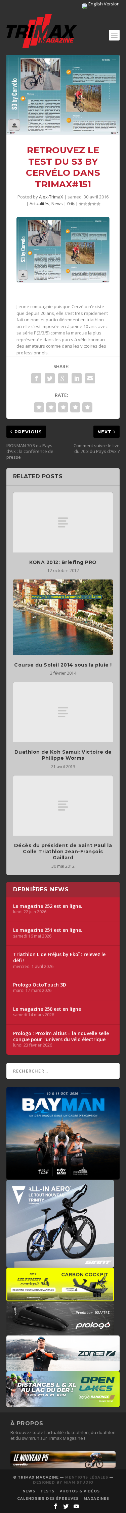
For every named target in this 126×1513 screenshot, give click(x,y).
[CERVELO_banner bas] (63, 1466)
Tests (47, 1491)
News (57, 203)
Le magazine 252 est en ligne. (47, 906)
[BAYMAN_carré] (63, 1176)
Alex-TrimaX (51, 197)
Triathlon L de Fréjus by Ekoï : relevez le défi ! (59, 957)
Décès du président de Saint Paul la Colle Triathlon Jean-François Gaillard (63, 851)
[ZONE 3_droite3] (63, 1368)
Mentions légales (86, 1477)
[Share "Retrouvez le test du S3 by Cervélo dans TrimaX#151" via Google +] (63, 378)
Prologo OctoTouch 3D (39, 985)
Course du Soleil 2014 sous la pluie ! (63, 665)
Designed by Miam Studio (63, 1482)
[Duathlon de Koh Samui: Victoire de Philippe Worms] (63, 712)
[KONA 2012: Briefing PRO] (63, 522)
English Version (103, 4)
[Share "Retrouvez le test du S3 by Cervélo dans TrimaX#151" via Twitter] (49, 378)
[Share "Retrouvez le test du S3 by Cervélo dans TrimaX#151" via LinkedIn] (76, 378)
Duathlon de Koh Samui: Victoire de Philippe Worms (63, 755)
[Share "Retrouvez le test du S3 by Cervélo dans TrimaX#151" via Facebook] (36, 378)
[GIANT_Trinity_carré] (60, 1264)
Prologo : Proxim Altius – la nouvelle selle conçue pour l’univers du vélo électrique (61, 1036)
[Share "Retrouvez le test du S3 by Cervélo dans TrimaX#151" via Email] (90, 378)
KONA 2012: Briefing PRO (63, 562)
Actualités (39, 203)
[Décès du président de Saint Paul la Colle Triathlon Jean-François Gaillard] (63, 806)
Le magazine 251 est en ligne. (47, 930)
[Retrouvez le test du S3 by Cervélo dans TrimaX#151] (63, 95)
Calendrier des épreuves (48, 1498)
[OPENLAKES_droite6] (63, 1404)
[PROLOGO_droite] (60, 1332)
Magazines (96, 1498)
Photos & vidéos (79, 1491)
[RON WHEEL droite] (60, 1298)
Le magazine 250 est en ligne (47, 1009)
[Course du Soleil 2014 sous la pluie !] (63, 617)
